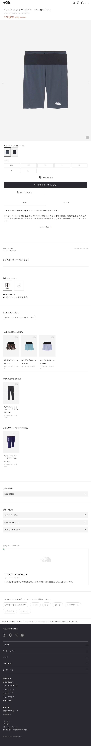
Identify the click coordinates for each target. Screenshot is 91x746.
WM (28, 165)
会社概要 (6, 714)
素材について (8, 701)
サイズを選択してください (45, 185)
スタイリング (8, 693)
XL (28, 171)
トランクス (10, 611)
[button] (3, 82)
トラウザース (73, 605)
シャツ (35, 605)
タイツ (17, 13)
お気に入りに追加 (26, 192)
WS (11, 165)
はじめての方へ (8, 682)
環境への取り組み (9, 711)
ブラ (47, 605)
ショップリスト (8, 689)
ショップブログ (8, 697)
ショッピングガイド (10, 686)
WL (45, 165)
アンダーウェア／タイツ (15, 605)
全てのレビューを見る (81, 248)
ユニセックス (9, 13)
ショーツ (25, 611)
